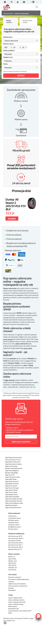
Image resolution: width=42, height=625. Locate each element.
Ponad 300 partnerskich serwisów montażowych (21, 166)
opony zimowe (8, 339)
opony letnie (28, 348)
